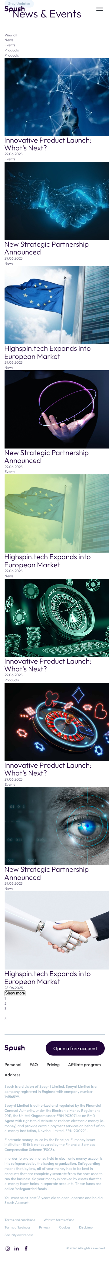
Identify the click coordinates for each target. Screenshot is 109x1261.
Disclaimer (86, 1227)
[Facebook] (26, 1248)
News (9, 40)
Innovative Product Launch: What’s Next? (47, 143)
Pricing (53, 1064)
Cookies (65, 1227)
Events (10, 45)
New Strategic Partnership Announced (46, 247)
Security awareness (19, 1235)
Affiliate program (84, 1064)
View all (11, 35)
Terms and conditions (20, 1220)
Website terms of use (59, 1220)
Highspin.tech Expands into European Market (47, 352)
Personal (13, 1064)
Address (12, 1075)
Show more (15, 993)
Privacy (44, 1227)
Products (12, 50)
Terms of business (18, 1227)
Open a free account (75, 1048)
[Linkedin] (17, 1248)
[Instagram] (8, 1248)
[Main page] (15, 9)
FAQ (34, 1064)
